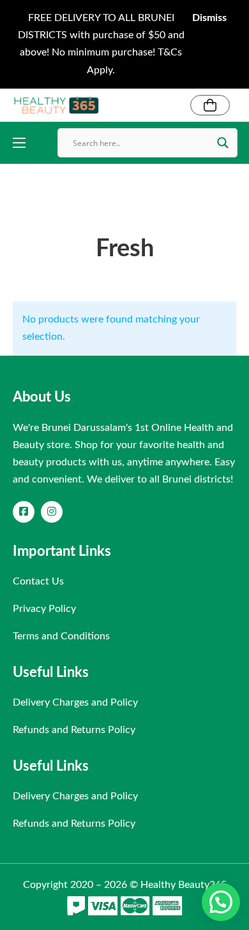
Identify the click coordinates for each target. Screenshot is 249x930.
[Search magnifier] (223, 143)
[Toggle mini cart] (210, 105)
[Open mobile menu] (19, 143)
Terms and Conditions (61, 636)
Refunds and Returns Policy (74, 730)
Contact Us (38, 581)
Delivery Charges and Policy (75, 702)
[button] (221, 902)
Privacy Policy (44, 609)
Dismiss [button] (209, 18)
